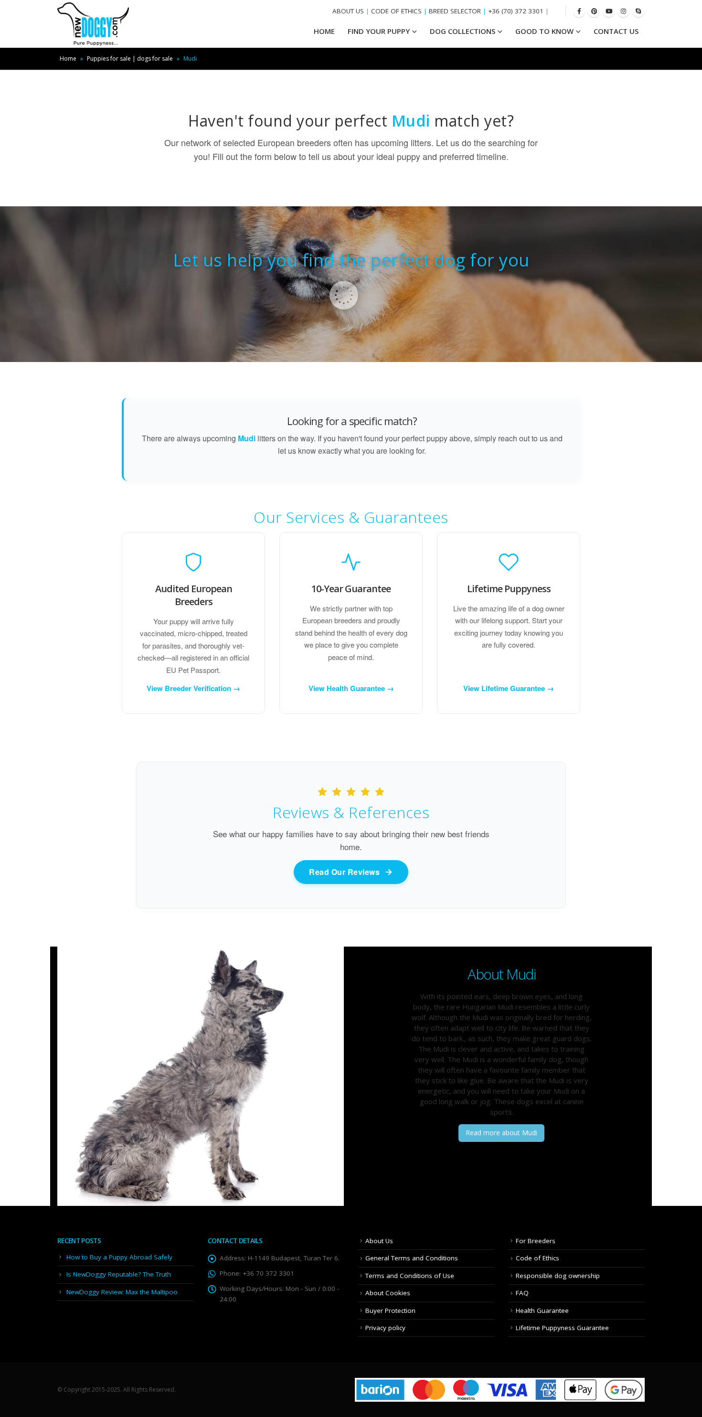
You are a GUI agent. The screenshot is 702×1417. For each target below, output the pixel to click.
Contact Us (616, 31)
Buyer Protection (390, 1310)
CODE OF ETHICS (396, 11)
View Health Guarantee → (351, 688)
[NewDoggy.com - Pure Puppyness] (93, 23)
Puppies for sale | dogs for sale (130, 58)
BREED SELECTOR (455, 11)
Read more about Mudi (501, 1132)
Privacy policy (385, 1327)
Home (68, 58)
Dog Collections (462, 31)
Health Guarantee (542, 1310)
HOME (324, 31)
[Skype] (638, 11)
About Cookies (387, 1293)
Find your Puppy (379, 31)
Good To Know (544, 31)
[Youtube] (609, 11)
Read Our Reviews (344, 871)
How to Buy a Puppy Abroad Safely (119, 1257)
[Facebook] (579, 11)
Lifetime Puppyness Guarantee (562, 1327)
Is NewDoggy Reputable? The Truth (118, 1274)
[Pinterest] (594, 11)
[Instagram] (623, 11)
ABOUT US (348, 11)
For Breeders (535, 1240)
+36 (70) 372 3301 (515, 11)
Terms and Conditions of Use (409, 1275)
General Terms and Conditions (411, 1258)
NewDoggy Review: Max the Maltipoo (122, 1292)
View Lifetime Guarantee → (508, 688)
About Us (379, 1240)
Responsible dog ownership (558, 1275)
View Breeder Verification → (193, 688)
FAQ (522, 1293)
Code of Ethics (537, 1258)
